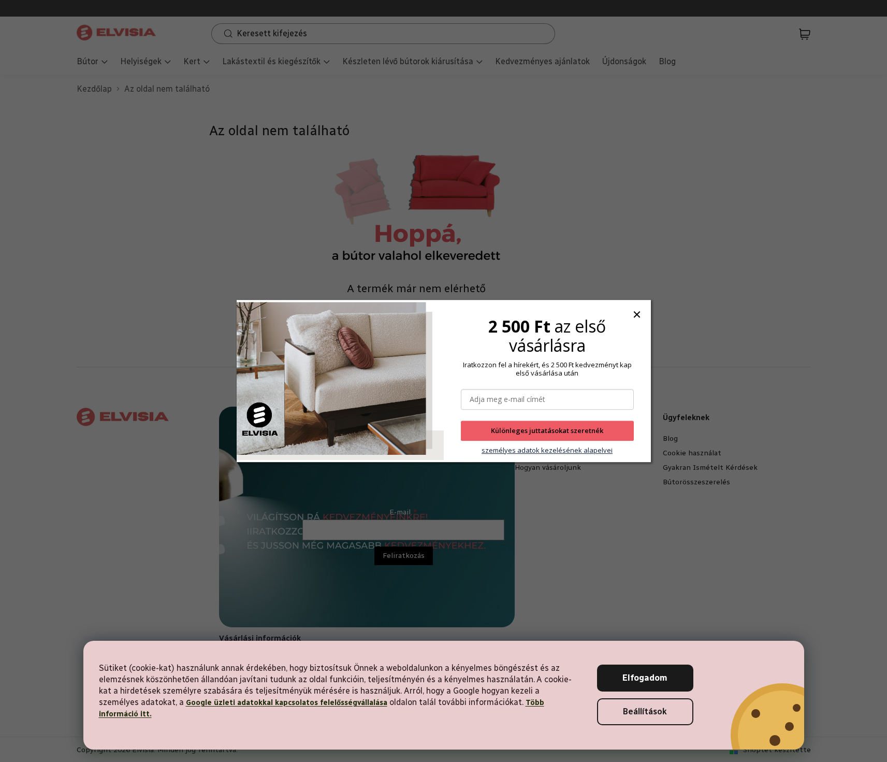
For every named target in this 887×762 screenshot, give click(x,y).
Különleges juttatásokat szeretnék (547, 431)
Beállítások (645, 711)
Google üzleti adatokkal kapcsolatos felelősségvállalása (286, 702)
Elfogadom (644, 678)
